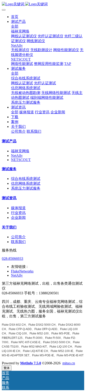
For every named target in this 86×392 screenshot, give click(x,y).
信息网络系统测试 (25, 183)
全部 (14, 26)
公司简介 (18, 237)
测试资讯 (9, 198)
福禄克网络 (20, 151)
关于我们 (9, 227)
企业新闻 (18, 217)
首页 (14, 17)
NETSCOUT (21, 160)
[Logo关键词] (43, 4)
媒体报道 (18, 208)
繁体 (7, 368)
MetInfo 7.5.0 (30, 363)
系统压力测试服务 (25, 188)
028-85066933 (12, 258)
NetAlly (17, 156)
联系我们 (18, 242)
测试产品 (9, 141)
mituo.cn (68, 363)
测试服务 (9, 169)
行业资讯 (18, 213)
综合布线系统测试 (25, 179)
